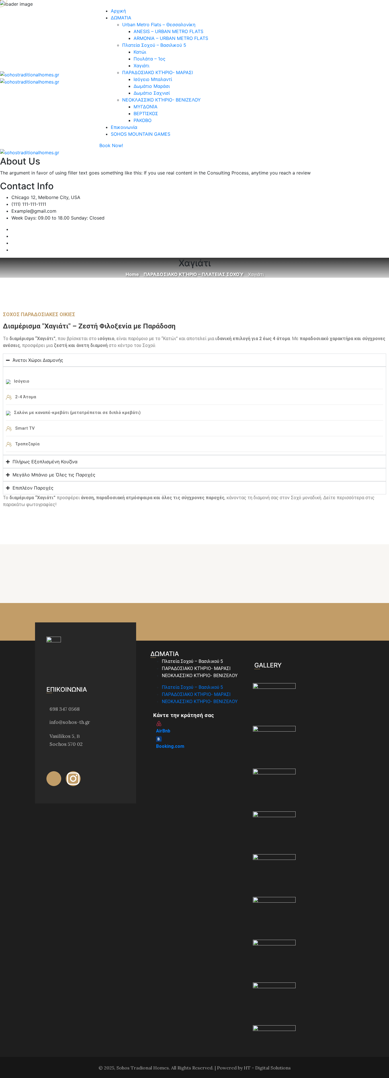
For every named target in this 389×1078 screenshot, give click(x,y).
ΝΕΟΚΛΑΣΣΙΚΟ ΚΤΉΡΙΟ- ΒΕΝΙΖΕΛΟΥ (161, 100)
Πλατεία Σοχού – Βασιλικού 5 (154, 45)
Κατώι (140, 52)
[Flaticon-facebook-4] (53, 778)
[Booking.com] (159, 739)
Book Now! (111, 145)
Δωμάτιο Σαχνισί (152, 93)
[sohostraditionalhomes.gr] (29, 74)
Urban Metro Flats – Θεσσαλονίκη (158, 24)
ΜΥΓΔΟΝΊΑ (145, 106)
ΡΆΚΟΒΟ (142, 120)
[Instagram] (73, 778)
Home (132, 274)
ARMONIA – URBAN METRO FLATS (171, 38)
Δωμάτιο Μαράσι (152, 86)
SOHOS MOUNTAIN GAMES (140, 134)
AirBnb (163, 731)
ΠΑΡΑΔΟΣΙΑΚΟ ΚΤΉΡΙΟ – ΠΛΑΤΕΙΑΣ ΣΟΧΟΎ (193, 274)
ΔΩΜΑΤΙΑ (121, 18)
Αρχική (118, 11)
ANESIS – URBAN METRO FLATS (168, 31)
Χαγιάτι (141, 65)
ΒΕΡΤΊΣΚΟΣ (146, 113)
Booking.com (170, 746)
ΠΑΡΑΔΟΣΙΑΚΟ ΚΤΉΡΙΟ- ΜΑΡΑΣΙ (157, 72)
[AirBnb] (159, 723)
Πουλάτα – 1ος (149, 59)
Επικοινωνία (124, 127)
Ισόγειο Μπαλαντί (153, 79)
